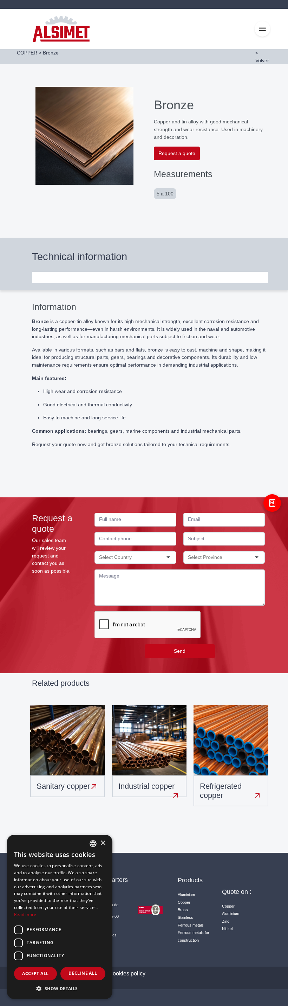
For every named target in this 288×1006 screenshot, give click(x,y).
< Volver (262, 56)
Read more (25, 914)
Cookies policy (127, 973)
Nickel (227, 929)
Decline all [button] (82, 973)
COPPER (27, 53)
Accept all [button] (35, 973)
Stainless (185, 917)
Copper (184, 902)
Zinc (225, 921)
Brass (183, 910)
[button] (59, 988)
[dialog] (59, 917)
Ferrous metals (191, 925)
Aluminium (186, 894)
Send (179, 651)
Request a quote (176, 153)
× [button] (102, 843)
